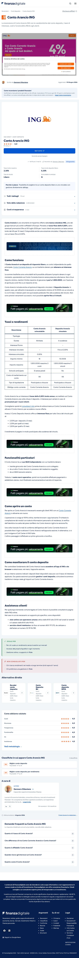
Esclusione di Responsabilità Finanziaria (72, 923)
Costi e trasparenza (18, 210)
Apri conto (38, 151)
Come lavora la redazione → (68, 815)
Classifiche (43, 921)
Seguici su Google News (13, 937)
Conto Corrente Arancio (22, 267)
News (42, 928)
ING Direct (7, 137)
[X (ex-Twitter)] (9, 806)
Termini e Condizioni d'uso (70, 935)
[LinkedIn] (6, 806)
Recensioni (5, 11)
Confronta (43, 923)
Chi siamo (56, 918)
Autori (55, 921)
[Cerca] (70, 3)
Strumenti (43, 933)
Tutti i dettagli (15, 196)
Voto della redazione (20, 203)
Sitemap (56, 928)
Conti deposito (16, 11)
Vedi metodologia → (13, 746)
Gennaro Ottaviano (21, 82)
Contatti (56, 923)
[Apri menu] (75, 3)
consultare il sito (28, 406)
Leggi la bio (27, 802)
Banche (42, 926)
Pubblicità (56, 926)
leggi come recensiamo (63, 95)
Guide (42, 930)
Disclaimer (70, 918)
